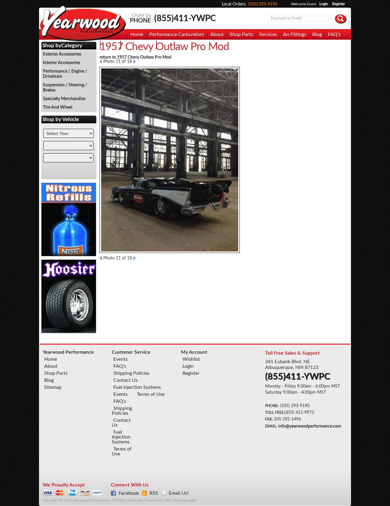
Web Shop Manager (180, 500)
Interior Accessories (61, 63)
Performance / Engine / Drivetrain (65, 74)
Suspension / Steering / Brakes (65, 87)
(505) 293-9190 (262, 4)
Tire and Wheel (57, 107)
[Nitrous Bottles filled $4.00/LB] (68, 255)
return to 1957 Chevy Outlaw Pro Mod (135, 57)
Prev (101, 61)
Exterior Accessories (62, 54)
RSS (154, 493)
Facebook (129, 493)
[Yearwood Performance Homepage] (82, 24)
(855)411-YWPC (185, 18)
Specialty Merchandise (64, 99)
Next (134, 61)
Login (323, 4)
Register (338, 4)
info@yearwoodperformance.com (309, 426)
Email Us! (179, 493)
